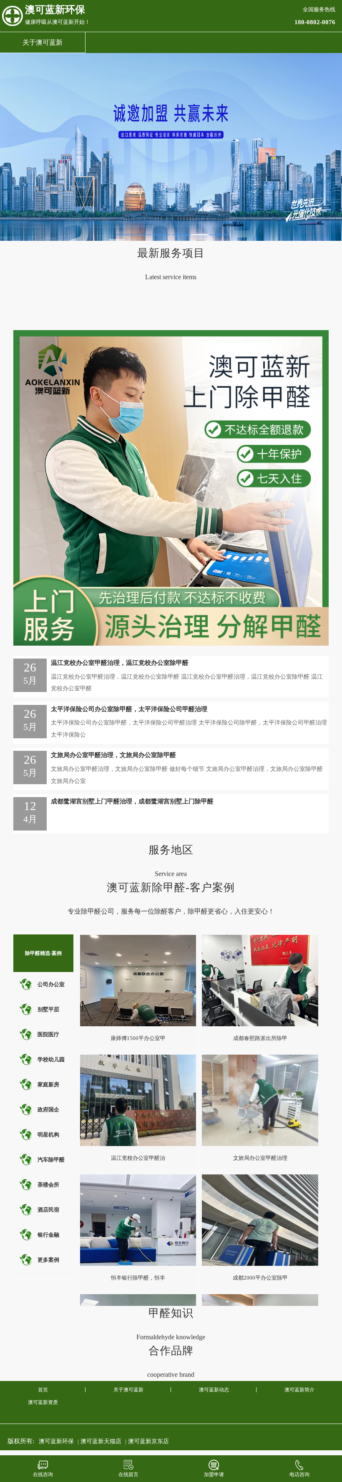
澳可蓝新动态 (214, 1390)
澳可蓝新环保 (56, 1441)
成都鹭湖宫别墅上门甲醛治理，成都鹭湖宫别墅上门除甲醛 (132, 801)
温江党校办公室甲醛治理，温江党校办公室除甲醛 (120, 662)
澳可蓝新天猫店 (100, 1441)
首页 (43, 1390)
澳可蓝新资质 (43, 1402)
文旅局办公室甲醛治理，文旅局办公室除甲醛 (113, 755)
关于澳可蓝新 (43, 42)
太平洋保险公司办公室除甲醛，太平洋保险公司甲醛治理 (129, 709)
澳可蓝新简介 (299, 1390)
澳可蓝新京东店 (148, 1441)
